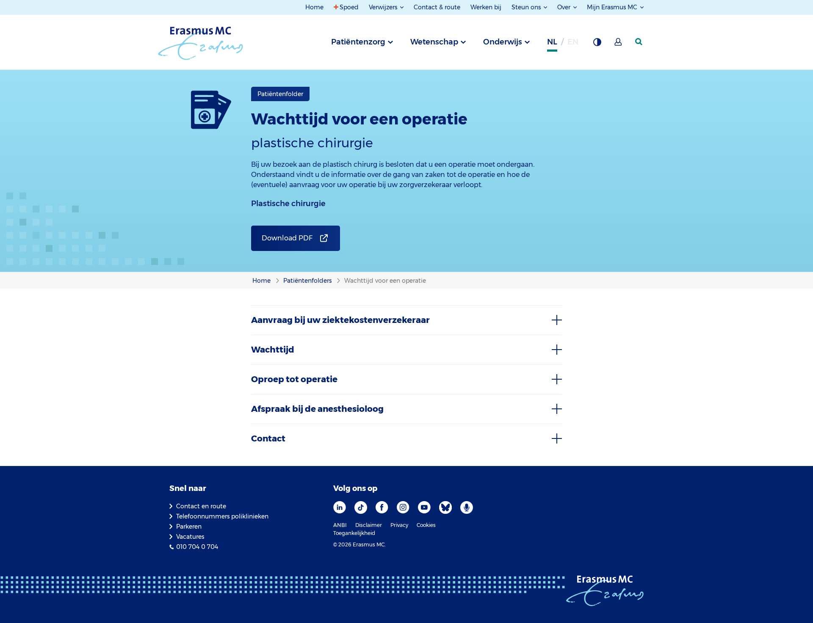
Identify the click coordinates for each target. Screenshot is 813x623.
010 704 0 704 (197, 547)
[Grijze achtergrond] (597, 44)
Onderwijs (502, 42)
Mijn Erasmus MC (613, 7)
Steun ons (527, 7)
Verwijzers (384, 7)
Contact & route (437, 7)
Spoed (349, 7)
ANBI (340, 525)
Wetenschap (434, 42)
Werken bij (485, 7)
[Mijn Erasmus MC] (618, 44)
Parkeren (189, 526)
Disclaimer (368, 525)
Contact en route (201, 506)
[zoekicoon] (639, 41)
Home (314, 7)
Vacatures (190, 536)
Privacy (399, 525)
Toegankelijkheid (354, 533)
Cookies (426, 525)
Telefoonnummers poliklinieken (222, 516)
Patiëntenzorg (358, 42)
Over (564, 7)
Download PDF (287, 238)
